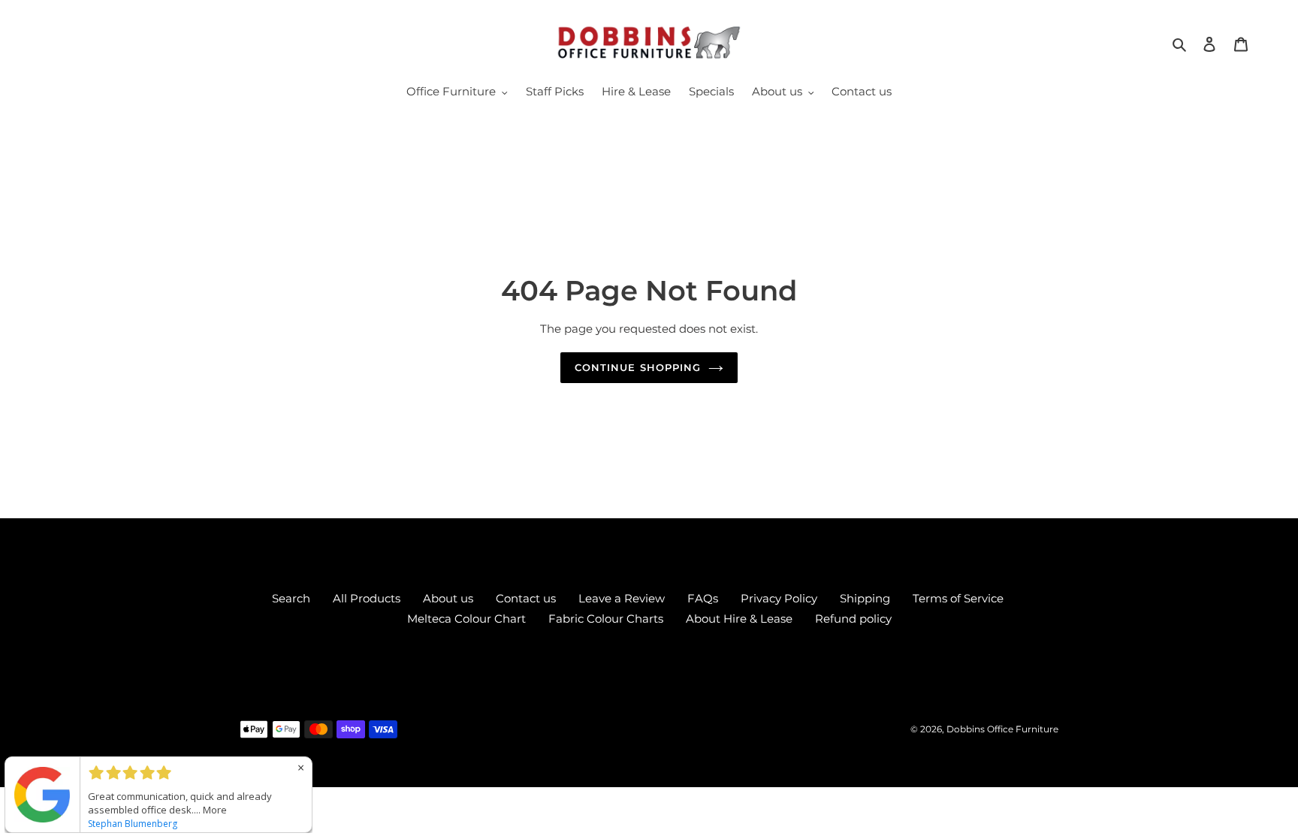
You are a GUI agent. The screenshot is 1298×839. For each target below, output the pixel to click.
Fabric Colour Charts (605, 618)
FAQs (702, 598)
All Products (366, 598)
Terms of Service (958, 598)
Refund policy (853, 618)
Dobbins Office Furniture (1002, 729)
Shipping (865, 598)
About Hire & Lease (739, 618)
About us (448, 598)
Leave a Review (621, 598)
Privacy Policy (779, 598)
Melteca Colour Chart (466, 618)
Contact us (526, 598)
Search (291, 598)
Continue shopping (638, 367)
